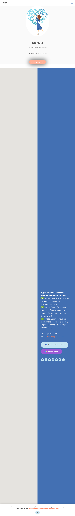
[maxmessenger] (63, 359)
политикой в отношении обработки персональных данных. (44, 508)
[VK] (42, 359)
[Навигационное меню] (72, 3)
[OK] (46, 359)
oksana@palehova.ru (55, 337)
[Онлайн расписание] (53, 359)
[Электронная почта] (56, 359)
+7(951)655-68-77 (52, 334)
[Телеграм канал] (49, 359)
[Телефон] (60, 359)
